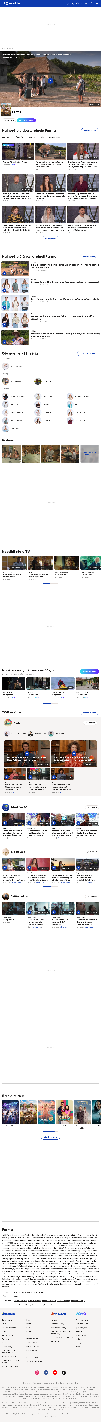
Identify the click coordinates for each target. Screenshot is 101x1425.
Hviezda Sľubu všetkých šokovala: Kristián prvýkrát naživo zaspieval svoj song (38, 787)
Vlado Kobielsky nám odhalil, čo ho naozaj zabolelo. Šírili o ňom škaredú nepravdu (12, 833)
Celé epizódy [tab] (19, 137)
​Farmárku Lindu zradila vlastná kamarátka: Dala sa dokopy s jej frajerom (50, 196)
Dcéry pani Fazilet (83, 692)
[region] (50, 138)
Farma (11, 48)
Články (33, 331)
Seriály (78, 1343)
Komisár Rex (7, 692)
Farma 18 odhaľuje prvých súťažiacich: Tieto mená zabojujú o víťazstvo (62, 317)
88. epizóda (32, 695)
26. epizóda (81, 695)
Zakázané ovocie (61, 572)
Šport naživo (81, 1335)
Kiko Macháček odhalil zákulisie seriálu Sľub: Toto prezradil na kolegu (26, 758)
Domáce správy (57, 1324)
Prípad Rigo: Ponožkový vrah (86, 873)
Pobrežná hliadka (58, 692)
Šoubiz (4, 1324)
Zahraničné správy (58, 1328)
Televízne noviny (82, 1324)
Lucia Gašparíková (22, 1305)
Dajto (28, 1324)
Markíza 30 (19, 807)
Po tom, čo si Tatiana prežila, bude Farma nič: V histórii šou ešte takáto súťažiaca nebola (50, 227)
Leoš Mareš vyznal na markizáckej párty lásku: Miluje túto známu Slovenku (37, 833)
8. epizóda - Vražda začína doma (12, 576)
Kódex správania (9, 1357)
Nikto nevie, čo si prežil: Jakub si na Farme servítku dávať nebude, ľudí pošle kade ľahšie (17, 227)
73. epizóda (8, 920)
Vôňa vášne (31, 692)
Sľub (8, 755)
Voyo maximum (82, 1320)
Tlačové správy (8, 1335)
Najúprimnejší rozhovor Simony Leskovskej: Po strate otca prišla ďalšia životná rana (62, 877)
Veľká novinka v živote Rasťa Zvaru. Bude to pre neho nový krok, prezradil (86, 833)
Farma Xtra (54, 137)
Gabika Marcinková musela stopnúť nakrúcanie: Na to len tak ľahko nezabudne (62, 787)
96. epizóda (86, 574)
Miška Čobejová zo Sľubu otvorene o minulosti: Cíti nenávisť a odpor (13, 787)
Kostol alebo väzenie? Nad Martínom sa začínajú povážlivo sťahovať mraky (86, 922)
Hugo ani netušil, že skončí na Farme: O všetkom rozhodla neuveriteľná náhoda (82, 227)
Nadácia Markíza (33, 1339)
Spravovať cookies (34, 1361)
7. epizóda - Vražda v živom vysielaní (38, 576)
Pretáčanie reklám (34, 1346)
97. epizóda (60, 574)
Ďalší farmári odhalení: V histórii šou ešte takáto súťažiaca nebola (65, 299)
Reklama (5, 1339)
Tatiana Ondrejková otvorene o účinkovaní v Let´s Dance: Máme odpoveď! (62, 833)
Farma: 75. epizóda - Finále (15, 162)
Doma (29, 1320)
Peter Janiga (37, 1305)
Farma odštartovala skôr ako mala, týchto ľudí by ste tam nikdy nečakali (37, 54)
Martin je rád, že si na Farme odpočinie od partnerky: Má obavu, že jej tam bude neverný (17, 196)
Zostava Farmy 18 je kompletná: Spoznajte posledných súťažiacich (65, 282)
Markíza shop (31, 1350)
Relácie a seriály (9, 1328)
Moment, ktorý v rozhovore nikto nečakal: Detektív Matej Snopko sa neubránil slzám (84, 877)
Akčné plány (7, 1347)
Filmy (78, 1347)
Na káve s (18, 852)
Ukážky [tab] (42, 137)
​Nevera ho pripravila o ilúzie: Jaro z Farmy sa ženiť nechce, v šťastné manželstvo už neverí (82, 196)
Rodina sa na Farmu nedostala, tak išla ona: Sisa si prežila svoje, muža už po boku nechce (82, 164)
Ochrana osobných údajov (62, 1337)
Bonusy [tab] (31, 137)
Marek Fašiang (20, 1301)
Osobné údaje (32, 1357)
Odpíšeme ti (31, 1343)
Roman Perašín (51, 1305)
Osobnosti (6, 1331)
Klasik (28, 1331)
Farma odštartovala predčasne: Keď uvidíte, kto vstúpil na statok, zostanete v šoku (65, 266)
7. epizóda (56, 695)
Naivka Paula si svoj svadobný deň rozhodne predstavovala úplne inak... (61, 922)
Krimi (28, 1328)
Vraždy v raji (7, 572)
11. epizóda (8, 695)
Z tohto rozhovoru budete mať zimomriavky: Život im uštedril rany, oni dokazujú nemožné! (13, 877)
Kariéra (5, 1343)
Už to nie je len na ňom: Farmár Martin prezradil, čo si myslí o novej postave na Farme (65, 335)
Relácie (4, 48)
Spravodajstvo (81, 1328)
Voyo (13, 165)
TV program (7, 1320)
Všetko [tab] (5, 137)
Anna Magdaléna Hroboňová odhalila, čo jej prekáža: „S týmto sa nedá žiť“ (73, 758)
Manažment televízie (10, 1366)
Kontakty (54, 1320)
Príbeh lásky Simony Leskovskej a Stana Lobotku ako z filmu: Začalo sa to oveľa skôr (36, 877)
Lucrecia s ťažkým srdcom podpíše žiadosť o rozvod (35, 922)
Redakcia (55, 1341)
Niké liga (79, 1331)
